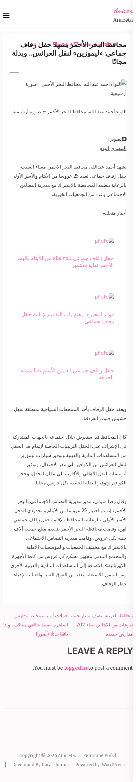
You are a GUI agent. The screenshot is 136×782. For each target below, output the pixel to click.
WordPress (113, 764)
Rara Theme (55, 764)
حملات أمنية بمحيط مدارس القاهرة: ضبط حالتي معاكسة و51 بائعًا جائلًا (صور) (35, 625)
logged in (75, 668)
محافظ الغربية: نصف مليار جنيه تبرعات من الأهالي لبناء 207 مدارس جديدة (102, 625)
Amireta (123, 11)
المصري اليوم (113, 148)
